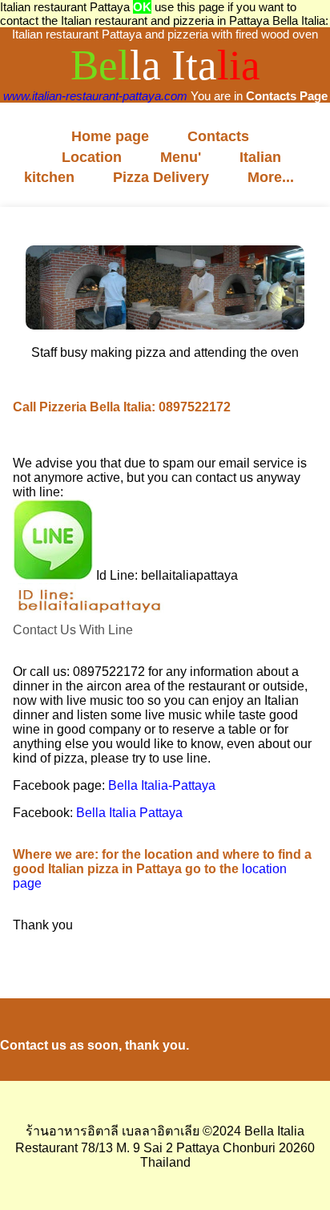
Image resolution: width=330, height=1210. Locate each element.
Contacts (218, 136)
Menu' (180, 157)
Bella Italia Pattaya (129, 812)
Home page (110, 136)
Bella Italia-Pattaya (161, 785)
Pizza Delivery (161, 177)
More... (271, 177)
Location (92, 157)
